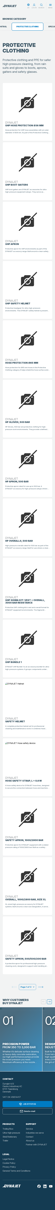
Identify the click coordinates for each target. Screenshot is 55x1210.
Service (29, 1129)
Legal (6, 1154)
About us (30, 1140)
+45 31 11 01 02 (29, 1104)
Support (31, 1124)
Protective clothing (27, 26)
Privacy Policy (9, 1167)
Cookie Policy (9, 1163)
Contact (29, 1136)
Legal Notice (8, 1159)
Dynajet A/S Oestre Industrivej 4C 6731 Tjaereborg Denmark (12, 1087)
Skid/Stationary (10, 1136)
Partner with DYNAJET (36, 1144)
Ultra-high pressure (11, 1132)
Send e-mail (29, 1111)
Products (9, 1124)
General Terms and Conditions (16, 1171)
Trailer (5, 1140)
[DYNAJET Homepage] (10, 6)
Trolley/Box (8, 1129)
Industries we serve (35, 1132)
